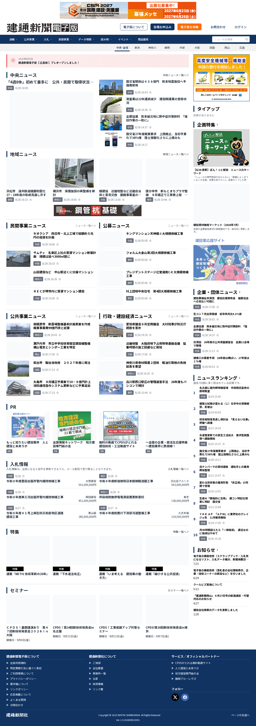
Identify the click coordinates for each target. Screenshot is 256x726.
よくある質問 (16, 700)
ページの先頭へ (240, 715)
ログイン (241, 27)
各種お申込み (162, 27)
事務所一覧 (97, 673)
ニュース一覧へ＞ (85, 225)
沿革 (93, 679)
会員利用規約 (16, 663)
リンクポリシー (17, 689)
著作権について (17, 684)
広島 (242, 47)
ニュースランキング (217, 378)
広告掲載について (18, 694)
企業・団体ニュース (217, 292)
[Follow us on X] (175, 697)
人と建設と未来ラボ (185, 668)
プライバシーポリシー (21, 679)
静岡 (167, 47)
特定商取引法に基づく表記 (24, 668)
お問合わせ (218, 27)
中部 (182, 47)
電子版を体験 (189, 27)
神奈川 (152, 47)
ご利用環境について (20, 673)
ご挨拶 (95, 663)
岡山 (227, 47)
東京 (137, 47)
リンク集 (96, 689)
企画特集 (206, 125)
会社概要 (96, 668)
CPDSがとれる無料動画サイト (191, 663)
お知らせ (206, 550)
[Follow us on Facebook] (185, 697)
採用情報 (96, 684)
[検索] (247, 39)
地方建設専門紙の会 (185, 673)
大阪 (197, 47)
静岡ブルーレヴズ (183, 679)
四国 (212, 47)
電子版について (133, 27)
